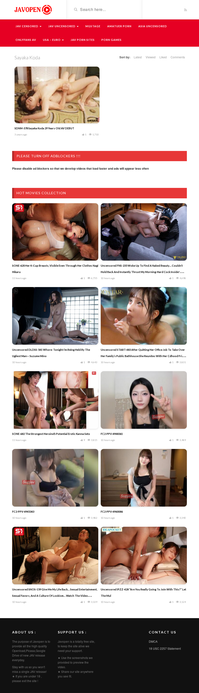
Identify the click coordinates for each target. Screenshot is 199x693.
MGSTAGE (92, 26)
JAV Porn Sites (83, 39)
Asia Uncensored (152, 26)
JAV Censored (27, 26)
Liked (163, 57)
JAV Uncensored (62, 26)
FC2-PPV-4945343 (23, 511)
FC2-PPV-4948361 (112, 433)
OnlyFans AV (26, 39)
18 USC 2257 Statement (165, 648)
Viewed (151, 57)
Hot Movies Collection (41, 193)
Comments (178, 57)
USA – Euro (52, 39)
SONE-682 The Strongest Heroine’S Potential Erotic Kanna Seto (51, 433)
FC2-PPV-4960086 (112, 511)
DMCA (153, 641)
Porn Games (111, 39)
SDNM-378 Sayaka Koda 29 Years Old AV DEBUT (44, 128)
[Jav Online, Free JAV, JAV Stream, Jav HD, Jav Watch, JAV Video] (32, 9)
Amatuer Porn (119, 26)
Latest (138, 57)
